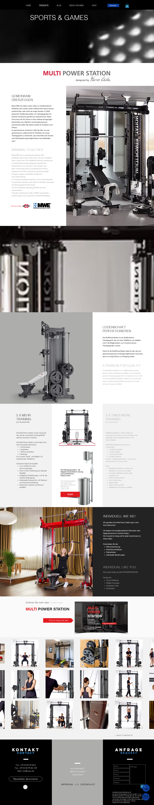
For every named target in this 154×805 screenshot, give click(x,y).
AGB (77, 784)
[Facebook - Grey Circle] (25, 787)
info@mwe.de (28, 771)
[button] (127, 5)
